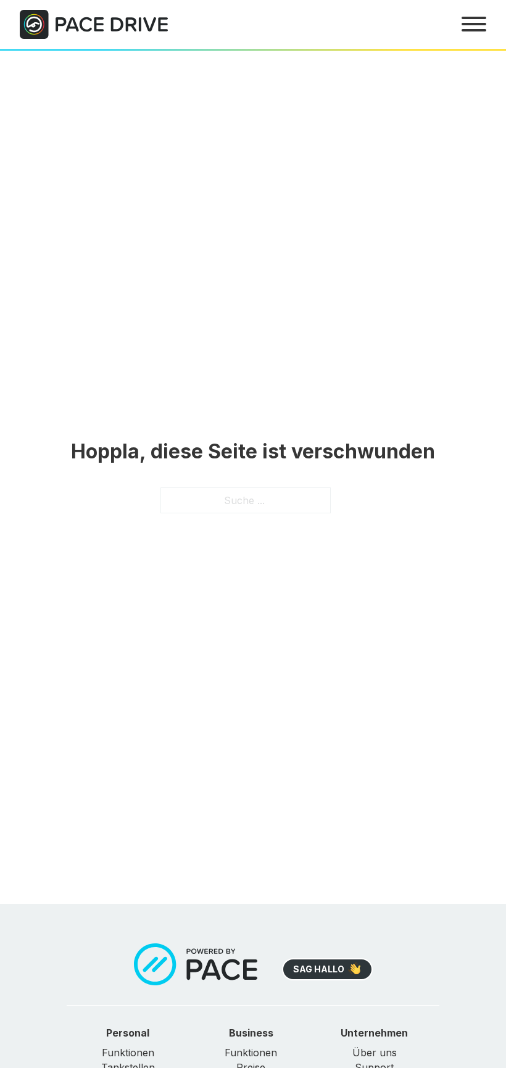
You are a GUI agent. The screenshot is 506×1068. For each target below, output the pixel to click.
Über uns (374, 1052)
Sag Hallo (318, 969)
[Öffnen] (474, 24)
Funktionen (128, 1052)
